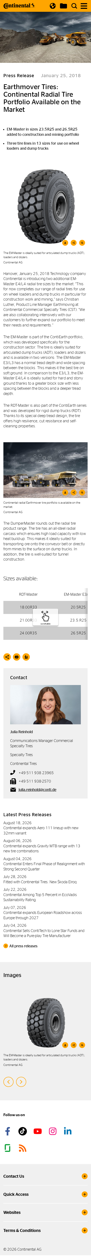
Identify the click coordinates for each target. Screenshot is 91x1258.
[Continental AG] (19, 6)
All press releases (23, 946)
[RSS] (23, 1148)
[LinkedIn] (68, 1131)
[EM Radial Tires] (45, 470)
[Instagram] (53, 1131)
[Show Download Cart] (63, 6)
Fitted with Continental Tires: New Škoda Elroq (40, 882)
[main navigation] (84, 6)
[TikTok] (23, 1131)
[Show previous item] (8, 1082)
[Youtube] (38, 1131)
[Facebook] (8, 1131)
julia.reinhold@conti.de (37, 790)
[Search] (74, 6)
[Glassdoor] (8, 1148)
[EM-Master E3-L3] (45, 206)
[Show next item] (21, 1082)
